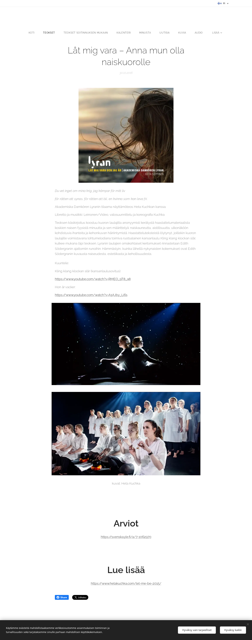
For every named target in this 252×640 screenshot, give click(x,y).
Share (63, 597)
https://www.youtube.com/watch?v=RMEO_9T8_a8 (93, 279)
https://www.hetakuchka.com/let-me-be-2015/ (126, 583)
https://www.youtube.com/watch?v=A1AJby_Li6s (91, 295)
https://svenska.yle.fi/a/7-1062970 (126, 537)
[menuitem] (34, 32)
